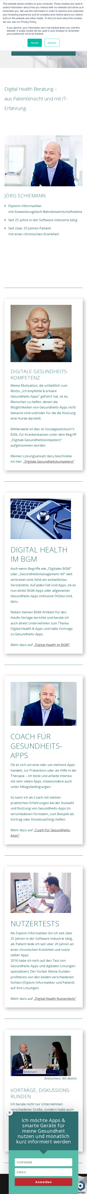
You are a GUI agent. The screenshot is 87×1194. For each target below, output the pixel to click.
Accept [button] (34, 42)
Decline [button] (52, 42)
